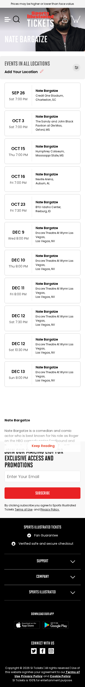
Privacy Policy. (50, 509)
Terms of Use (23, 509)
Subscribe (42, 493)
